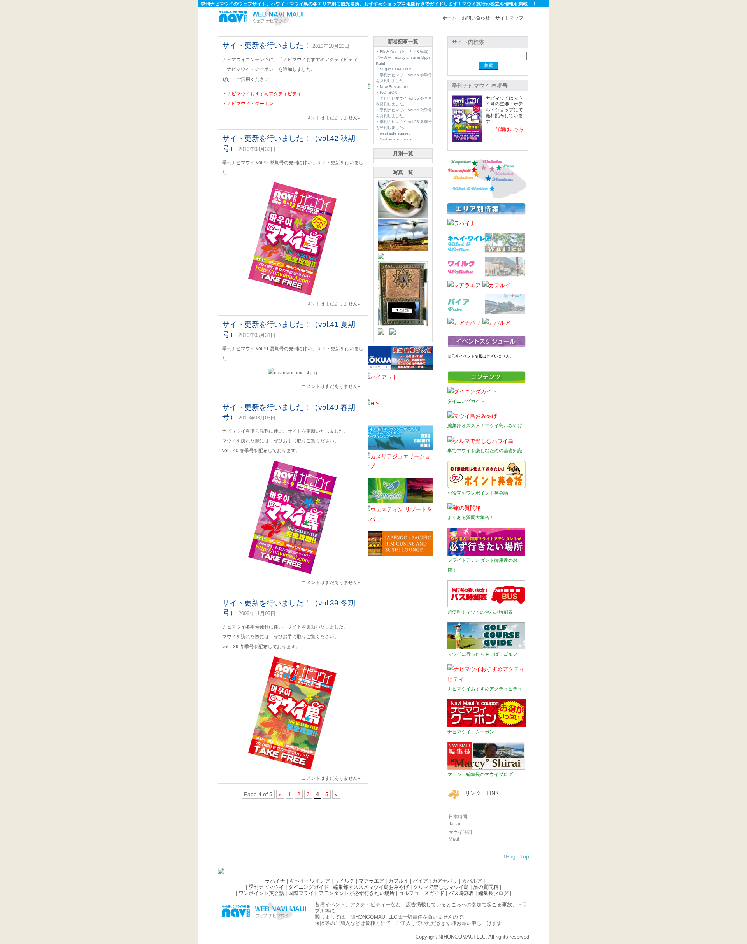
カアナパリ (445, 881)
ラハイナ (275, 881)
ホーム (449, 18)
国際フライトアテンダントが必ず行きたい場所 (341, 893)
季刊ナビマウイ (266, 887)
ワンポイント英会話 (261, 893)
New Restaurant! (395, 86)
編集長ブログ (493, 893)
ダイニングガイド (308, 887)
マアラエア (371, 881)
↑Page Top (516, 856)
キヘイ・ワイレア (309, 881)
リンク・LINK (482, 793)
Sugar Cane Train (396, 69)
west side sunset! (395, 133)
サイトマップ (509, 18)
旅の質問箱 (485, 887)
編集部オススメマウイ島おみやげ (371, 887)
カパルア (472, 881)
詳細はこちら (510, 129)
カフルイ (398, 881)
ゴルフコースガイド (421, 893)
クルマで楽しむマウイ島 (441, 887)
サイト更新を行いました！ (266, 45)
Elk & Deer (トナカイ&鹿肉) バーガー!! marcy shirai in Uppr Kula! (403, 57)
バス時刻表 (461, 893)
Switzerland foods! (396, 139)
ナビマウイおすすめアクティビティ (264, 94)
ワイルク (344, 881)
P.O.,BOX (388, 92)
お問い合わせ (476, 18)
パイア (420, 881)
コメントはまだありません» (331, 118)
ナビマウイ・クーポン (250, 103)
